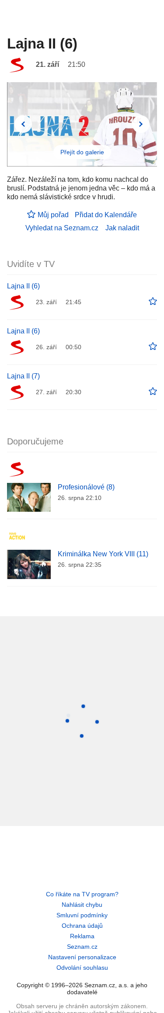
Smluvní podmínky (82, 915)
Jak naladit (122, 228)
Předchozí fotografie (23, 124)
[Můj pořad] (153, 301)
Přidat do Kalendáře (106, 215)
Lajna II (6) (23, 286)
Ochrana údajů (82, 925)
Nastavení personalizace (82, 957)
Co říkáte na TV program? (82, 894)
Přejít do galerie (82, 152)
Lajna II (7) (23, 376)
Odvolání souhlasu (82, 967)
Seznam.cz (82, 946)
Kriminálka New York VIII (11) (103, 554)
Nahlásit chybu (82, 904)
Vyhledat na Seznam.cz (61, 228)
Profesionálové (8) (86, 487)
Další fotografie (141, 124)
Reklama (82, 936)
